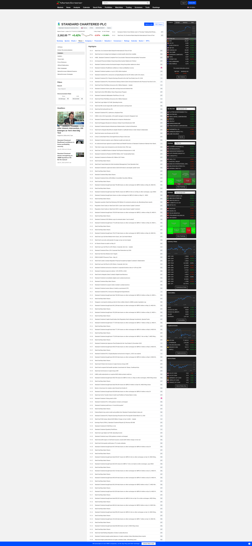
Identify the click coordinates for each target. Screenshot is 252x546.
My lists (181, 137)
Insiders (60, 56)
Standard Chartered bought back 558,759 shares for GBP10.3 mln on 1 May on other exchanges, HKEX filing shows (126, 377)
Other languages (62, 68)
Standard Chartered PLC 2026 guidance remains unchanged (111, 402)
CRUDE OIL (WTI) (172, 309)
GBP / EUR (171, 258)
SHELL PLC (172, 159)
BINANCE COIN (173, 347)
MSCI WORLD (173, 63)
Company (88, 41)
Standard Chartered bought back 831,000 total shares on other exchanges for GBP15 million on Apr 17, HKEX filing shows (126, 484)
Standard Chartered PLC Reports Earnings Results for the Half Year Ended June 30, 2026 (119, 78)
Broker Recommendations (65, 50)
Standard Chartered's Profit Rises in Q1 (105, 426)
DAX (170, 41)
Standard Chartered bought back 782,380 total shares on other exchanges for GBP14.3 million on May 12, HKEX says (126, 312)
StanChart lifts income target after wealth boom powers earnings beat (113, 106)
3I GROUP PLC (173, 156)
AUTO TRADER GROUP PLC (177, 153)
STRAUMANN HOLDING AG (176, 215)
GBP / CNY (171, 276)
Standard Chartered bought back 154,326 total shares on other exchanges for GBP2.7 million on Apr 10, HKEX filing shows (126, 519)
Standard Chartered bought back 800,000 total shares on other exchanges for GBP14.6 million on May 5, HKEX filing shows (126, 357)
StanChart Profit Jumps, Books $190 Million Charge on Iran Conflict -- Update (115, 419)
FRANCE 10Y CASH (174, 382)
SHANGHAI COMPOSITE (176, 54)
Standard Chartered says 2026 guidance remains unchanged (111, 436)
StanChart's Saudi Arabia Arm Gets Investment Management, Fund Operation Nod (116, 164)
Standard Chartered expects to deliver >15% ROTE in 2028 (110, 271)
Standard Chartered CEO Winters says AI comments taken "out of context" (114, 219)
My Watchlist (171, 108)
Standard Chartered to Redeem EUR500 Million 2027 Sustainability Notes (114, 154)
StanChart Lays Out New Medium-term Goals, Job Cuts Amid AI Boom (113, 236)
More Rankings (181, 187)
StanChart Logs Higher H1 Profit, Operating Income (108, 102)
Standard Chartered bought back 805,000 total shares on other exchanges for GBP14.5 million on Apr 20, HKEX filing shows (126, 477)
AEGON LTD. (172, 211)
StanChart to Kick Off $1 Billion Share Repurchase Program (111, 92)
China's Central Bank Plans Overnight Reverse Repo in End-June (112, 136)
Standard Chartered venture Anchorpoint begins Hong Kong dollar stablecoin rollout (117, 64)
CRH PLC (172, 121)
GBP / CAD (171, 272)
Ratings (126, 41)
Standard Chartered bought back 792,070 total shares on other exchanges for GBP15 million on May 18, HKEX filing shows (126, 233)
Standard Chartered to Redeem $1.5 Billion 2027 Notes (110, 157)
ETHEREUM (172, 342)
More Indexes (181, 77)
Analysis (77, 7)
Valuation (107, 41)
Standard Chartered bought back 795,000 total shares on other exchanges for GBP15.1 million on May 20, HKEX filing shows (126, 212)
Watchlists (119, 7)
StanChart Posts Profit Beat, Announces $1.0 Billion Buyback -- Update (113, 85)
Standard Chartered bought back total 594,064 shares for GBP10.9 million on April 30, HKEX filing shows (123, 384)
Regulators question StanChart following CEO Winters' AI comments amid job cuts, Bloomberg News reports (123, 202)
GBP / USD (171, 256)
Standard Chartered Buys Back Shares (105, 174)
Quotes (67, 41)
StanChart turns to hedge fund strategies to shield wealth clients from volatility (115, 54)
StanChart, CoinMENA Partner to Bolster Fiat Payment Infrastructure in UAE (115, 150)
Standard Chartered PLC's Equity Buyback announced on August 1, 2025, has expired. (118, 353)
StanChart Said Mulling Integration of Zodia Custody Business (111, 532)
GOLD (169, 307)
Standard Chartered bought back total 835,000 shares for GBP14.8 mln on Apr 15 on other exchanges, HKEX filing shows (126, 498)
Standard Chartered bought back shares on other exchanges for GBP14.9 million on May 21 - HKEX (121, 195)
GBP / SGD (171, 281)
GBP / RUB (171, 263)
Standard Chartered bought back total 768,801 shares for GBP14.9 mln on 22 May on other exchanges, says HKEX (125, 192)
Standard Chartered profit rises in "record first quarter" (109, 405)
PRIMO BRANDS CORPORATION (178, 125)
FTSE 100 (172, 38)
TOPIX (171, 57)
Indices (171, 22)
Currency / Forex (172, 241)
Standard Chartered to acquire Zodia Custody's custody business (112, 285)
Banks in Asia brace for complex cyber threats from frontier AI (111, 388)
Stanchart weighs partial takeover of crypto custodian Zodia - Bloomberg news (115, 539)
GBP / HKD (171, 279)
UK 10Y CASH (173, 373)
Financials (98, 41)
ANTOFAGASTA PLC (174, 149)
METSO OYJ (172, 205)
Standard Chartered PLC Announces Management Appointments (112, 291)
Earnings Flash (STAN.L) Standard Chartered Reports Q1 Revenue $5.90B (115, 422)
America (185, 22)
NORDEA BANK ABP (174, 123)
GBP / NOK (171, 267)
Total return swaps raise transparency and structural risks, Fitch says (113, 147)
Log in (184, 3)
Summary (60, 41)
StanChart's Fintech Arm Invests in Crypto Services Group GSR (111, 364)
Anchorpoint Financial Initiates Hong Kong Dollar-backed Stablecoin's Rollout (115, 61)
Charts (73, 41)
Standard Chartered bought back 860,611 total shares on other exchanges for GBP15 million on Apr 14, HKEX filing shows (126, 505)
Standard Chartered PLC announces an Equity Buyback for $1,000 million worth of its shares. (120, 74)
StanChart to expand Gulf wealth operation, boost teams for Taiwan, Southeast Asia (117, 367)
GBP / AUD (170, 274)
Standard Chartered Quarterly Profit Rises (106, 429)
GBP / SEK (170, 265)
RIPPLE (171, 349)
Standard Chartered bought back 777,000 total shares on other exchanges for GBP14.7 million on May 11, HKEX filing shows (126, 322)
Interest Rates (172, 358)
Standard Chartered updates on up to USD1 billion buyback (111, 71)
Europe (178, 22)
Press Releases (62, 62)
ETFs (147, 41)
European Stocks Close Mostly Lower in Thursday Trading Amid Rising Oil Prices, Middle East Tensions (137, 32)
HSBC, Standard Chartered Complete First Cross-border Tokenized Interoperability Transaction (120, 57)
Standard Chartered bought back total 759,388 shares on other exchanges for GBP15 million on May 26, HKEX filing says (126, 185)
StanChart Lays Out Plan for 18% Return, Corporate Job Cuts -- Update (114, 247)
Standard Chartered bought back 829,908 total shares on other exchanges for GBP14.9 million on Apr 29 (123, 391)
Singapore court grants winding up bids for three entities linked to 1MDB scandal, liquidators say (120, 302)
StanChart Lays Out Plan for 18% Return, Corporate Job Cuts (111, 264)
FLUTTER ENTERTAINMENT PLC (178, 112)
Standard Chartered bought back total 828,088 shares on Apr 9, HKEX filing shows (117, 526)
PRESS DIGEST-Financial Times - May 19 (106, 257)
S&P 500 (171, 48)
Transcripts (61, 59)
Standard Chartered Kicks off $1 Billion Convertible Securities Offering (113, 178)
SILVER (170, 314)
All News (60, 47)
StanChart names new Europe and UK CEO (106, 133)
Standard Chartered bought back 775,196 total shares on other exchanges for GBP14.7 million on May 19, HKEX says (126, 223)
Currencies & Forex (181, 287)
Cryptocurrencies (173, 325)
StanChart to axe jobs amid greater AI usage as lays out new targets (113, 240)
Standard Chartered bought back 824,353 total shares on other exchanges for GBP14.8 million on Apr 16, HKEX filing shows (126, 491)
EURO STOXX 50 (174, 45)
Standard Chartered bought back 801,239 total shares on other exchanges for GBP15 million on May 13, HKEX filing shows (126, 305)
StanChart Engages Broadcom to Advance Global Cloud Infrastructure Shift (115, 123)
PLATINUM (171, 316)
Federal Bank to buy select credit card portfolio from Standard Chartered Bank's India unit (118, 412)
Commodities (171, 293)
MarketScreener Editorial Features (67, 71)
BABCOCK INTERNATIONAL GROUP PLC (179, 164)
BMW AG (171, 119)
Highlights (60, 53)
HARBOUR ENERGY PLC (176, 131)
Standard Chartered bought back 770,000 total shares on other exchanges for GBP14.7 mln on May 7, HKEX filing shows (126, 336)
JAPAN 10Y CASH (174, 380)
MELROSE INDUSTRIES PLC (177, 166)
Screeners (138, 7)
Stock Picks (97, 7)
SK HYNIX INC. (173, 114)
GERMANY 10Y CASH (175, 378)
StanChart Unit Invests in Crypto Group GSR (106, 371)
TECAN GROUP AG (174, 213)
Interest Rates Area (181, 386)
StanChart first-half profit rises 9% (104, 109)
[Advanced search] (147, 2)
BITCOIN (171, 340)
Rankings (156, 7)
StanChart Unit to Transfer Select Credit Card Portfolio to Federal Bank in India (116, 395)
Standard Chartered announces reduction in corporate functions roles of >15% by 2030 (118, 267)
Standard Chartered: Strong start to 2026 (106, 398)
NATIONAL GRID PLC (175, 168)
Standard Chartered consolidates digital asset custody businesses (112, 278)
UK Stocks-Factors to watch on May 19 (105, 243)
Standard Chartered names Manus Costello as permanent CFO (112, 288)
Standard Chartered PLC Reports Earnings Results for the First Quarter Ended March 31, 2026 (120, 415)
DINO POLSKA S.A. (174, 200)
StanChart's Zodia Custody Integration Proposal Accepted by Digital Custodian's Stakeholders (120, 260)
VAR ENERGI (172, 217)
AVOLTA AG (172, 208)
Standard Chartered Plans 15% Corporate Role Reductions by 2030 (113, 250)
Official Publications (63, 65)
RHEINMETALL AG (174, 129)
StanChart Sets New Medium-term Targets (106, 254)
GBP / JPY (170, 283)
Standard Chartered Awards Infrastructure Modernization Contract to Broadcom (116, 126)
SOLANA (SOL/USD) (174, 345)
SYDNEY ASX (173, 59)
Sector (141, 41)
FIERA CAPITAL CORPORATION (178, 116)
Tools (147, 7)
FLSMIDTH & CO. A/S (175, 202)
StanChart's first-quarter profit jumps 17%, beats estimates (110, 443)
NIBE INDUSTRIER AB (175, 198)
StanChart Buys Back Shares (102, 161)
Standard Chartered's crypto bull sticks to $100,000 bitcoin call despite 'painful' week (117, 167)
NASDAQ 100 (173, 50)
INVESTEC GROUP (174, 161)
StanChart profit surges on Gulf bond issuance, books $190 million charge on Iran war (118, 439)
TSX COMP (172, 52)
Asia (192, 22)
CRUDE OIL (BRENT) (173, 312)
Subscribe (192, 3)
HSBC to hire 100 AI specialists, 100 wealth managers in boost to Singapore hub (116, 116)
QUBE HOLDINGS (174, 134)
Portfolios (108, 7)
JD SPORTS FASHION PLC (176, 146)
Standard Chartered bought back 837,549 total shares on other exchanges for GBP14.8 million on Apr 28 (123, 446)
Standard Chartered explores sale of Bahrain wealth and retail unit (112, 140)
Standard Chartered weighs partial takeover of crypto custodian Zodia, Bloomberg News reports (120, 536)
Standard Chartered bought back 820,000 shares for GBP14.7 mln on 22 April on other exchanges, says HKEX (124, 464)
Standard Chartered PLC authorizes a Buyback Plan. (109, 112)
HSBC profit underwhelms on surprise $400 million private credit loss (113, 374)
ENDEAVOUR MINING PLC (176, 151)
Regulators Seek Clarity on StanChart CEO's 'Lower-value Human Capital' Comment (117, 205)
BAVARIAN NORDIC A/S (175, 196)
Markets (60, 7)
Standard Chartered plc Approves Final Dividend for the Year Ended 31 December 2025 (118, 343)
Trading (129, 7)
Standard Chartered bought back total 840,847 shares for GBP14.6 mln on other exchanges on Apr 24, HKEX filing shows (126, 457)
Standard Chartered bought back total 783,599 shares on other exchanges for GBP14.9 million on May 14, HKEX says (126, 295)
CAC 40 (171, 43)
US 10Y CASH (173, 375)
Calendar (86, 7)
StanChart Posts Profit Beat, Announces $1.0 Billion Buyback (111, 99)
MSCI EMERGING (174, 61)
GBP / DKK (170, 270)
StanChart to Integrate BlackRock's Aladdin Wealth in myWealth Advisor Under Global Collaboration (121, 130)
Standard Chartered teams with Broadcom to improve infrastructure (113, 119)
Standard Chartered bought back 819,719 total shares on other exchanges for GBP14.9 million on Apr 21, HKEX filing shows (126, 470)
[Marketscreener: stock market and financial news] (69, 2)
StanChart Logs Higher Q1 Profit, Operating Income (108, 433)
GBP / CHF (170, 261)
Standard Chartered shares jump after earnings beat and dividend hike (114, 88)
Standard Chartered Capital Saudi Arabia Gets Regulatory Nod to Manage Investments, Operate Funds (122, 319)
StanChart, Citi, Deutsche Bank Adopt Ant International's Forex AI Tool (136, 35)
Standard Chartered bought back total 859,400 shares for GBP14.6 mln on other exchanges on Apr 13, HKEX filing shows (126, 512)
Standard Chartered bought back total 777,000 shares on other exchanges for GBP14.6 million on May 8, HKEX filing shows (126, 329)
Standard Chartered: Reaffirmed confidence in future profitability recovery (114, 68)
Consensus (118, 41)
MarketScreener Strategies (65, 74)
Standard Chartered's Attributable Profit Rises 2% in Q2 (109, 95)
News (68, 7)
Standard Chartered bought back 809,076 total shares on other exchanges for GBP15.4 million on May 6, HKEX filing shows (126, 346)
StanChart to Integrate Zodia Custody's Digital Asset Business (111, 274)
